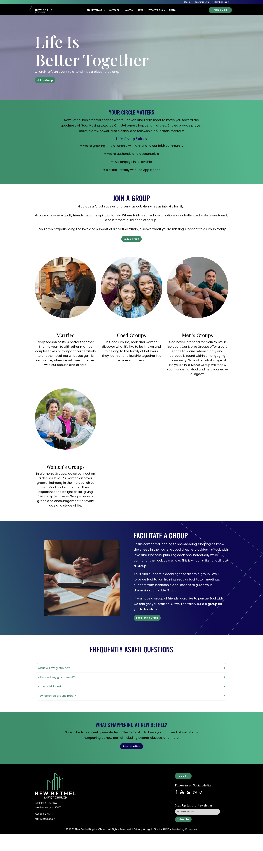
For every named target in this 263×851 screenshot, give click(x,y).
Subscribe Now (131, 746)
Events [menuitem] (129, 10)
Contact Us (183, 775)
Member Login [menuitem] (221, 1)
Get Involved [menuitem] (94, 10)
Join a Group (45, 80)
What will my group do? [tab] (54, 668)
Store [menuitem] (172, 10)
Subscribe (183, 819)
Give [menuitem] (140, 10)
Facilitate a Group (147, 617)
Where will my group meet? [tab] (56, 677)
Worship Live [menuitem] (202, 1)
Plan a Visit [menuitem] (220, 10)
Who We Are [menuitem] (155, 10)
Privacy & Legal (143, 829)
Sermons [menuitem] (114, 10)
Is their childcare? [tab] (49, 686)
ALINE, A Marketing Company (180, 829)
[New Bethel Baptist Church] (41, 7)
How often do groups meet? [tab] (57, 696)
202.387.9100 (42, 814)
